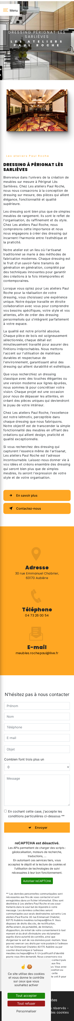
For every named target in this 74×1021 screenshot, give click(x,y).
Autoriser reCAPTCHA (37, 881)
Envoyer (41, 828)
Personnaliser (26, 1011)
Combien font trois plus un (24, 759)
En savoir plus (26, 495)
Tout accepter (26, 996)
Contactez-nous (28, 508)
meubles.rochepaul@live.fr (37, 653)
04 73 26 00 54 (37, 615)
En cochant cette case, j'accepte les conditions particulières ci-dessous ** (36, 813)
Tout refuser (26, 1003)
